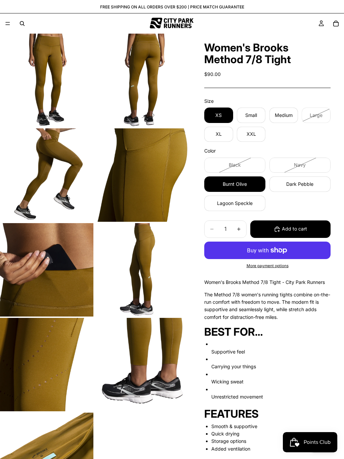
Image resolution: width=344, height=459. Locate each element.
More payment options (268, 265)
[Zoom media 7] (46, 364)
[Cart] (336, 23)
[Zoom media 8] (141, 364)
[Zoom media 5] (46, 270)
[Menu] (7, 23)
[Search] (22, 23)
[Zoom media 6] (141, 270)
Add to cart (294, 229)
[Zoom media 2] (141, 80)
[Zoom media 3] (46, 175)
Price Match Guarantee (217, 6)
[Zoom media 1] (46, 80)
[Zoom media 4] (141, 175)
